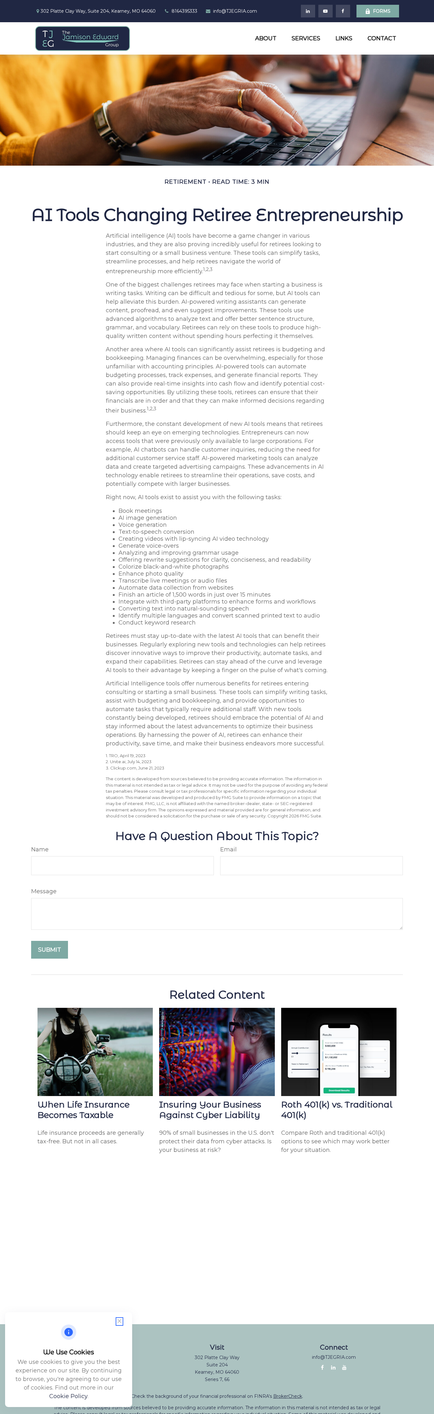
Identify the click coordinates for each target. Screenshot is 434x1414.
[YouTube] (325, 11)
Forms (381, 11)
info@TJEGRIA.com (235, 11)
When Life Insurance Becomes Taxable (83, 1109)
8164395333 (184, 11)
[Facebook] (343, 11)
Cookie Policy (68, 1396)
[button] (265, 38)
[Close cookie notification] (119, 1321)
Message (44, 891)
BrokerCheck (287, 1396)
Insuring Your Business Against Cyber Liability (210, 1109)
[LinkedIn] (308, 11)
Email (228, 849)
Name (40, 849)
